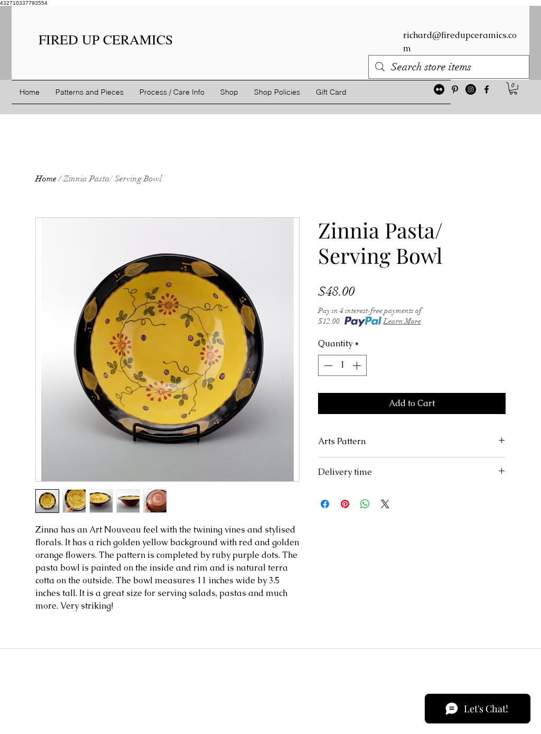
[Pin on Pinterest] (345, 504)
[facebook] (486, 89)
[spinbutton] (342, 365)
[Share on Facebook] (325, 504)
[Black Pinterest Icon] (455, 89)
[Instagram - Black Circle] (470, 89)
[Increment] (357, 365)
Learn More (402, 321)
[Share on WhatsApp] (365, 504)
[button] (513, 88)
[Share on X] (385, 504)
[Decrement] (327, 365)
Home (46, 178)
